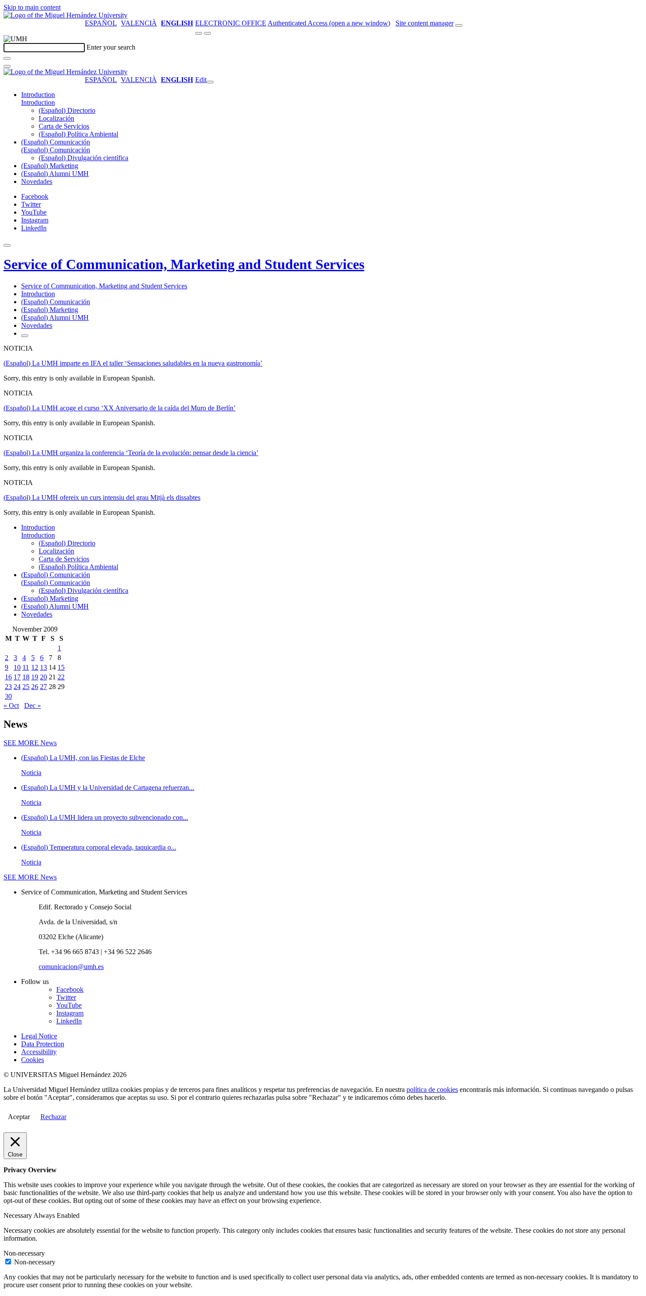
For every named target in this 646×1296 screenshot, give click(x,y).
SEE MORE (30, 743)
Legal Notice (39, 1036)
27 (43, 686)
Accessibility (39, 1051)
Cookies (32, 1059)
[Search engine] (458, 25)
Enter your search (111, 47)
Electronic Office (230, 23)
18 (25, 677)
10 (17, 667)
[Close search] (7, 66)
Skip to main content (32, 7)
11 (25, 667)
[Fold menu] (210, 82)
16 (8, 677)
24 (17, 686)
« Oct (11, 705)
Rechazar (53, 1116)
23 (8, 686)
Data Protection (42, 1044)
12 (34, 667)
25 (25, 686)
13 (43, 667)
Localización (56, 118)
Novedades (36, 181)
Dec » (32, 705)
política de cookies (432, 1089)
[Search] (7, 58)
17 (17, 677)
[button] (38, 102)
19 (34, 677)
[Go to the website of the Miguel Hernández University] (65, 15)
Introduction (38, 94)
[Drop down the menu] (207, 33)
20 (43, 677)
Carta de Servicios (64, 126)
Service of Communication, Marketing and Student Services (184, 264)
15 (61, 667)
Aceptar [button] (19, 1116)
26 (34, 686)
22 (61, 677)
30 (8, 696)
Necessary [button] (18, 1215)
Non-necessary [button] (24, 1253)
